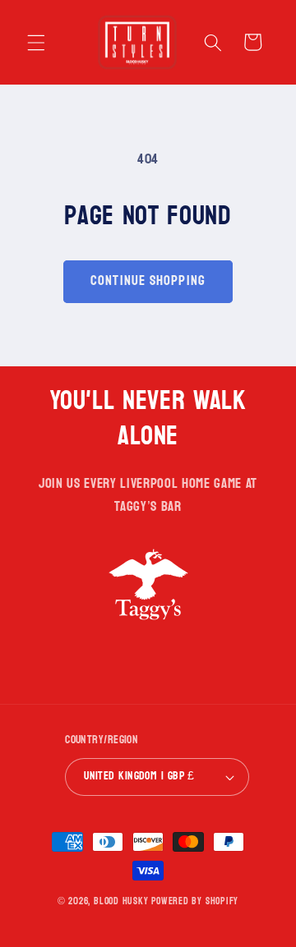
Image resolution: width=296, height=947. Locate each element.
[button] (36, 42)
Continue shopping (148, 281)
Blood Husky (121, 901)
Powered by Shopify (194, 901)
